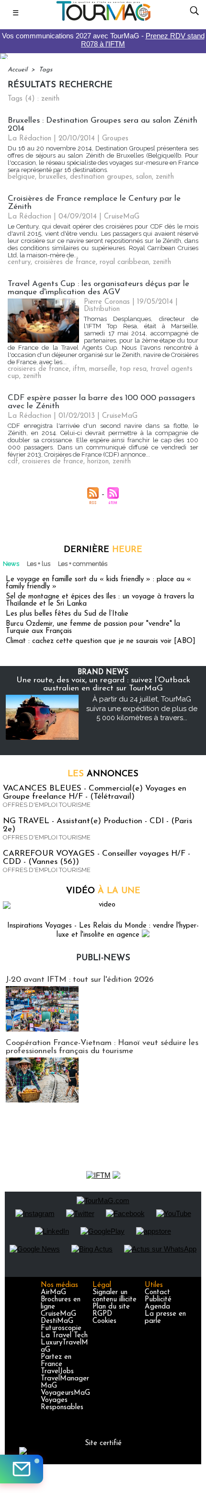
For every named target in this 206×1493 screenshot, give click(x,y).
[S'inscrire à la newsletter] (21, 1469)
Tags (45, 70)
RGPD (102, 1314)
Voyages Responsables (62, 1404)
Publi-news (103, 958)
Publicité (158, 1299)
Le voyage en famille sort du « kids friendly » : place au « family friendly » (98, 583)
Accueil (17, 70)
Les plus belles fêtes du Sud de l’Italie (67, 614)
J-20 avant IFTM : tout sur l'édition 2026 (80, 980)
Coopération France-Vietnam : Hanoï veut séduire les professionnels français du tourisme (102, 1047)
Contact (157, 1292)
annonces (103, 774)
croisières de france (65, 262)
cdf (13, 461)
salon (144, 177)
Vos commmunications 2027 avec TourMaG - (103, 40)
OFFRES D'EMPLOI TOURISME (47, 804)
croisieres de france (38, 369)
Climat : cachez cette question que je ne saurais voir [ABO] (100, 641)
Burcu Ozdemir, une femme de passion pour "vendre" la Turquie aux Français (93, 627)
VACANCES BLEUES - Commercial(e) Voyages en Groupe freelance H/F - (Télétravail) (94, 792)
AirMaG (53, 1292)
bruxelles (52, 177)
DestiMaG (57, 1321)
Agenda (157, 1306)
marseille (102, 369)
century (19, 262)
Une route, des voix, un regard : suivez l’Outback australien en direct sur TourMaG (103, 684)
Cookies (104, 1321)
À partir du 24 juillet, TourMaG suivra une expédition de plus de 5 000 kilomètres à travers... (141, 708)
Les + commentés (82, 563)
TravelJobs (57, 1371)
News (11, 563)
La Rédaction (29, 138)
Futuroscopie (61, 1328)
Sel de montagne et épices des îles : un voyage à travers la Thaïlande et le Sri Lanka (100, 600)
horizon (98, 461)
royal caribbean (124, 262)
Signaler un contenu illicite (114, 1296)
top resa (133, 369)
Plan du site (111, 1306)
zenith (165, 177)
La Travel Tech (64, 1335)
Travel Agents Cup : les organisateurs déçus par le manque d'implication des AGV (98, 288)
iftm (79, 369)
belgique (21, 177)
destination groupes (101, 177)
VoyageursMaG (65, 1393)
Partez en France (56, 1361)
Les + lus (38, 563)
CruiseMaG (58, 1314)
